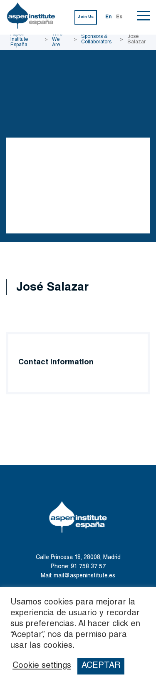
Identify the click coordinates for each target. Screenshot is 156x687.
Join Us (86, 17)
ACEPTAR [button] (101, 666)
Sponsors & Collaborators (96, 39)
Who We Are (57, 40)
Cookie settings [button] (41, 666)
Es (119, 17)
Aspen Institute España (19, 40)
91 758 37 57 (88, 567)
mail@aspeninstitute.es (84, 576)
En (108, 17)
